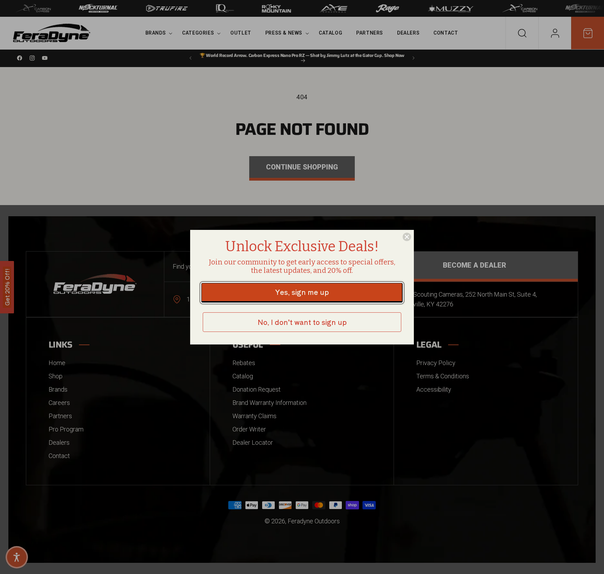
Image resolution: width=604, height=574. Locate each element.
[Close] (407, 237)
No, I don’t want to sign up (302, 322)
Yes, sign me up (302, 292)
